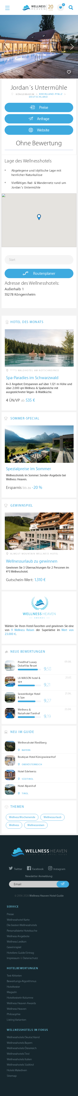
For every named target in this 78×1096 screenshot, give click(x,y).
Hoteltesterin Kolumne (20, 997)
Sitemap (12, 1076)
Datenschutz (30, 958)
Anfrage (43, 119)
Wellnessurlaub (52, 817)
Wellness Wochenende (22, 817)
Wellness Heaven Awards (21, 1003)
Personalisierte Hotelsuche (22, 930)
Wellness (14, 825)
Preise (43, 107)
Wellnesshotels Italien (19, 1059)
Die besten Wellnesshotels (22, 925)
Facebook (37, 869)
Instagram (59, 869)
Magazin (12, 992)
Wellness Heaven (16, 1009)
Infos (16, 71)
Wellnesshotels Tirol (18, 1053)
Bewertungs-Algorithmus (21, 981)
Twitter (17, 869)
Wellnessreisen (35, 825)
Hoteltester (13, 986)
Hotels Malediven (17, 1070)
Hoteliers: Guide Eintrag (20, 952)
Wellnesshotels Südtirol (20, 1064)
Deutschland (38, 97)
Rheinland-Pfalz (51, 94)
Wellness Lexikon (16, 941)
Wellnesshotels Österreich (22, 1048)
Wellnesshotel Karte (18, 919)
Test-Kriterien (14, 975)
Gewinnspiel (14, 947)
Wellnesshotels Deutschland (23, 1037)
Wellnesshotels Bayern (19, 1043)
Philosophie (13, 1014)
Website (43, 130)
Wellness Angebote (18, 936)
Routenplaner (43, 273)
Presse (10, 914)
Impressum (13, 958)
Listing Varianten (16, 1019)
